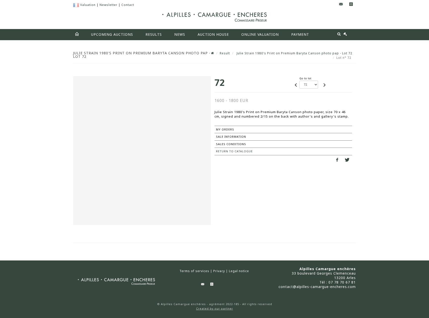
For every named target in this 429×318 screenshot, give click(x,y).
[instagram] (351, 4)
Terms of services (194, 271)
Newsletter (108, 5)
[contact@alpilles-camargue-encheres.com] (341, 4)
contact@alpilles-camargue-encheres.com (317, 286)
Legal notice (239, 271)
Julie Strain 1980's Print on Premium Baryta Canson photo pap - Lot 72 (294, 53)
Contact (127, 5)
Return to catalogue (234, 151)
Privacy (219, 271)
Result (225, 53)
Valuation (88, 5)
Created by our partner (214, 308)
